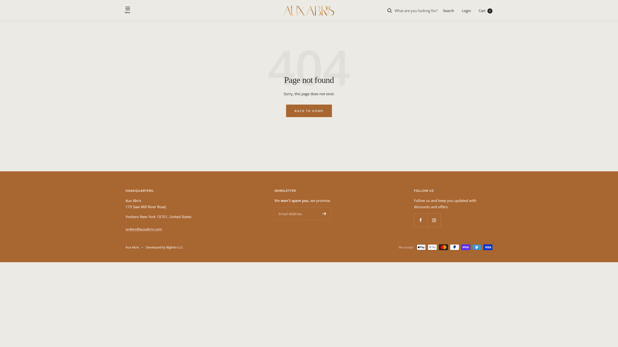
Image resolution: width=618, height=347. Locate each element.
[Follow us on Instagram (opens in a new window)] (434, 220)
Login (466, 10)
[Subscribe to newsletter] (324, 213)
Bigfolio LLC (174, 247)
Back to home (309, 111)
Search (448, 10)
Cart (485, 10)
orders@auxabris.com (144, 229)
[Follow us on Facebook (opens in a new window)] (420, 220)
